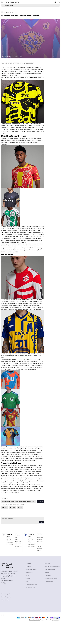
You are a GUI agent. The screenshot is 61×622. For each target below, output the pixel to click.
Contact (28, 581)
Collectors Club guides (51, 578)
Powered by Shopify (34, 620)
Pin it (21, 507)
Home (3, 63)
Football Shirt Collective (12, 2)
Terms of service (30, 587)
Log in (2, 615)
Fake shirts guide (5, 597)
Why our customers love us (52, 566)
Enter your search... (9, 5)
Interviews (48, 575)
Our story (47, 563)
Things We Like (9, 63)
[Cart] (58, 2)
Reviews (28, 578)
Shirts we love (5, 600)
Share (5, 507)
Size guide (28, 566)
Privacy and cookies (31, 584)
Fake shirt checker (50, 569)
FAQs (27, 575)
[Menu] (2, 2)
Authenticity (29, 572)
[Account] (55, 2)
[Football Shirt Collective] (7, 565)
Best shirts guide (5, 594)
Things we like (49, 581)
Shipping (28, 563)
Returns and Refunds (31, 569)
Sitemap (47, 572)
